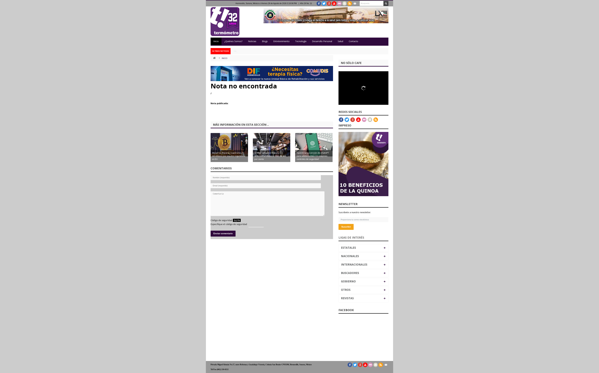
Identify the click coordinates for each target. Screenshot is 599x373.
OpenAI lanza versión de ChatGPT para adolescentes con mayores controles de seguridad (313, 155)
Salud (340, 41)
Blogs (265, 41)
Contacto (353, 41)
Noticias (252, 41)
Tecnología (300, 41)
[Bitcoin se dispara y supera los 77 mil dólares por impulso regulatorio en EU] (229, 144)
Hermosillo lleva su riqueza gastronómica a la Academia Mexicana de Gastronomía (275, 51)
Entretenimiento (281, 41)
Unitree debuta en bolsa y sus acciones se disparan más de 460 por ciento (270, 155)
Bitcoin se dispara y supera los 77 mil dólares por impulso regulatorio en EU (228, 155)
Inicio (216, 41)
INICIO (224, 58)
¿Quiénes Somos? (233, 41)
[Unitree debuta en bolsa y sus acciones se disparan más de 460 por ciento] (271, 144)
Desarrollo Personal (322, 41)
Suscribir (346, 226)
